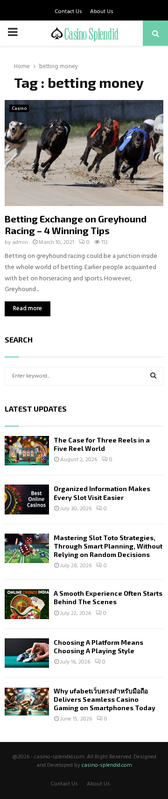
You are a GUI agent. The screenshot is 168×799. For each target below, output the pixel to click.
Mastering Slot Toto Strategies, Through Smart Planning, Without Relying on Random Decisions (108, 546)
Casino (19, 108)
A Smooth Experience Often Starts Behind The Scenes (108, 597)
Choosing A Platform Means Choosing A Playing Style (98, 646)
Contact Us (68, 11)
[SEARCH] (153, 376)
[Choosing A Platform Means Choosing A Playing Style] (27, 653)
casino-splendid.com (107, 765)
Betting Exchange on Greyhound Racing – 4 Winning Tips (76, 224)
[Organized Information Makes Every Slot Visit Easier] (27, 499)
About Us (101, 11)
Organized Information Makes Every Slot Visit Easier (102, 493)
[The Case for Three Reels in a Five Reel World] (27, 450)
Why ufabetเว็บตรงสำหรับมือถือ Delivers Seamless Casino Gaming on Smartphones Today (104, 699)
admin (20, 242)
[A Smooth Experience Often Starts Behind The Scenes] (27, 604)
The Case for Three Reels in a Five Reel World (102, 444)
